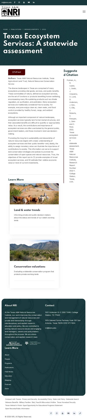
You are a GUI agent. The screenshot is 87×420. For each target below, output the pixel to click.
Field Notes (9, 372)
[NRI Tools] (80, 413)
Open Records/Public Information (17, 409)
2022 (44, 29)
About (7, 355)
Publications (16, 29)
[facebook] (51, 413)
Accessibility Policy (45, 399)
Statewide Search (72, 399)
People (7, 359)
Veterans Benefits (11, 402)
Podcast (8, 384)
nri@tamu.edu (7, 2)
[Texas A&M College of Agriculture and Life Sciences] (32, 343)
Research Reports (32, 29)
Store (7, 389)
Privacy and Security (29, 399)
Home (5, 29)
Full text (17, 72)
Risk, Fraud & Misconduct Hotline (44, 402)
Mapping (8, 380)
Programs (8, 363)
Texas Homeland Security (66, 402)
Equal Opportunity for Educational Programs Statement (42, 405)
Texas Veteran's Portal (13, 405)
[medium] (68, 413)
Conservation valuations (29, 266)
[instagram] (57, 413)
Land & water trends (27, 210)
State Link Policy (59, 399)
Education (8, 376)
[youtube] (62, 413)
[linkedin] (74, 413)
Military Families (25, 402)
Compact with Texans (13, 399)
